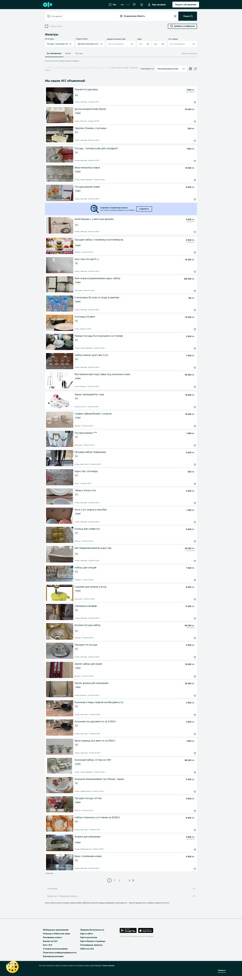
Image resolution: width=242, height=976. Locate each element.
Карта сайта (86, 933)
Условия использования (55, 948)
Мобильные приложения (55, 930)
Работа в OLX (87, 948)
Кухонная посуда (86, 68)
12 (129, 880)
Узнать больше (108, 966)
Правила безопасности (92, 930)
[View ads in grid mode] (195, 68)
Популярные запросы (91, 945)
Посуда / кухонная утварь (69, 68)
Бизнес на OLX (50, 941)
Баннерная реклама (53, 956)
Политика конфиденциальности (59, 952)
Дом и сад (55, 68)
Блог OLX (47, 945)
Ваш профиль (159, 4)
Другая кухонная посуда (101, 68)
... (124, 880)
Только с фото (56, 26)
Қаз (122, 4)
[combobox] (82, 16)
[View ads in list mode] (190, 68)
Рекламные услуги (52, 937)
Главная (47, 68)
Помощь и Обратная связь (56, 933)
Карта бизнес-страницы (92, 941)
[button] (141, 4)
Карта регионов (88, 937)
